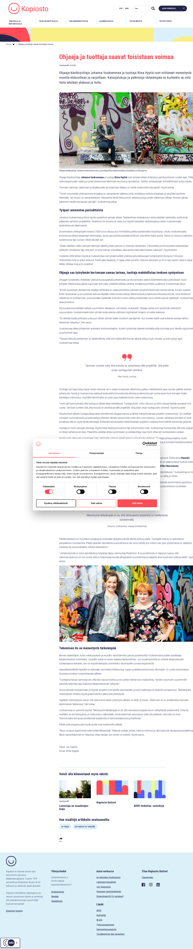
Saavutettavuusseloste (106, 929)
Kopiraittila (101, 915)
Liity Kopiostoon (103, 887)
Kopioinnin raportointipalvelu (108, 891)
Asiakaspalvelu (57, 891)
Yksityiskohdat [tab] (96, 453)
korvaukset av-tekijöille (85, 826)
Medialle (55, 896)
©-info (99, 920)
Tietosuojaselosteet (105, 924)
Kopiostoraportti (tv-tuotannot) (110, 896)
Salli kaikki (137, 503)
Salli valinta (96, 503)
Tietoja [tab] (138, 453)
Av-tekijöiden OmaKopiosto (108, 877)
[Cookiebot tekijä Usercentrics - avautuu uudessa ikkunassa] (144, 444)
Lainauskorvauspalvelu (106, 882)
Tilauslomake (147, 877)
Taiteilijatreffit (64, 65)
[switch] (81, 491)
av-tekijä (65, 826)
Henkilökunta (56, 901)
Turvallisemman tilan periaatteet (110, 934)
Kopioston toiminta (14, 911)
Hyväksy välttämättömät (56, 503)
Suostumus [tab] (54, 453)
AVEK (98, 910)
